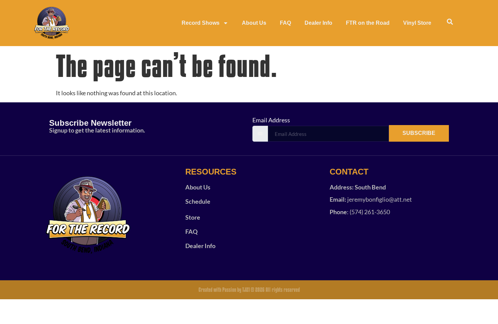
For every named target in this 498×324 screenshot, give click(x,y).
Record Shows (201, 23)
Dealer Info (318, 23)
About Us (254, 23)
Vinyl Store (417, 23)
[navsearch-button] (450, 23)
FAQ (285, 23)
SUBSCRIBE (418, 133)
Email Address (271, 120)
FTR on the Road (368, 23)
